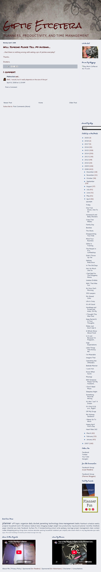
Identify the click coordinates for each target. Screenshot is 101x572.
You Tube (85, 457)
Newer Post (8, 103)
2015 (87, 150)
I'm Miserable (91, 354)
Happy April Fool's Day (90, 425)
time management (66, 523)
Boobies (89, 228)
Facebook (85, 452)
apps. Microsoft (7, 532)
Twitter (84, 454)
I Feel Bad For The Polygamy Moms (91, 275)
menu (38, 526)
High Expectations (91, 344)
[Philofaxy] (88, 496)
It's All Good (90, 304)
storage (33, 532)
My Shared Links (90, 297)
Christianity (20, 532)
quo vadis (96, 530)
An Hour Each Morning (91, 289)
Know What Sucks (90, 373)
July (88, 189)
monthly (89, 526)
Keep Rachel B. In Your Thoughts (91, 321)
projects (5, 526)
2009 (87, 166)
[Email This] (11, 66)
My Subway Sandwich (90, 415)
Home (40, 103)
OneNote (96, 526)
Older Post (73, 103)
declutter (36, 530)
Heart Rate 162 (91, 429)
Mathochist (11, 76)
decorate (90, 530)
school (53, 528)
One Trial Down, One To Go (92, 210)
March (89, 433)
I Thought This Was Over (91, 315)
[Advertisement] (50, 10)
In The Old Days (92, 265)
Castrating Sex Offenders (91, 362)
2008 (87, 169)
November (90, 175)
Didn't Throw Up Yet (91, 256)
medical (33, 526)
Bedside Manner (92, 366)
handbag (14, 532)
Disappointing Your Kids (91, 235)
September (90, 181)
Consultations (77, 568)
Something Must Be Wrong (90, 396)
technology (53, 523)
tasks (77, 523)
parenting (44, 523)
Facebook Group (88, 467)
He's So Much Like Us (91, 269)
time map (38, 532)
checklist (10, 528)
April (88, 199)
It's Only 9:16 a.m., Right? (91, 407)
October (89, 178)
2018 (87, 141)
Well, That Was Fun (91, 284)
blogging (44, 526)
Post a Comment (11, 87)
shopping (10, 530)
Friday (88, 205)
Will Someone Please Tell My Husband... (92, 382)
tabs (69, 530)
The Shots (89, 231)
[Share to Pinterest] (17, 66)
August (89, 186)
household (12, 526)
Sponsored (26, 568)
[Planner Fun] (90, 512)
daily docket (34, 523)
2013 (87, 156)
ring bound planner (79, 526)
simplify (64, 530)
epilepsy (64, 528)
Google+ (85, 459)
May (88, 196)
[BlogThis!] (13, 66)
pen (60, 530)
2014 (87, 153)
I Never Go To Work (91, 420)
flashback (83, 523)
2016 (87, 147)
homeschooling (45, 528)
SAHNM (89, 202)
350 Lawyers (90, 293)
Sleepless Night (91, 391)
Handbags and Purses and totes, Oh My (91, 309)
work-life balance (23, 526)
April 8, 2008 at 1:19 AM (16, 82)
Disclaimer (67, 568)
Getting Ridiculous (90, 261)
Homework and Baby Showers (92, 216)
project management (81, 528)
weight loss (57, 526)
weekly (96, 523)
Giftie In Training (89, 245)
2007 (87, 443)
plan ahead (27, 532)
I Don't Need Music (90, 388)
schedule (91, 523)
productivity (66, 526)
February (89, 436)
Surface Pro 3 (34, 528)
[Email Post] (8, 66)
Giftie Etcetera (42, 25)
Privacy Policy (16, 568)
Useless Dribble (91, 280)
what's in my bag (81, 530)
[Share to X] (14, 66)
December (90, 172)
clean (91, 528)
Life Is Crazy (90, 301)
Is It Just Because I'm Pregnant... (91, 338)
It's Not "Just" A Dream (92, 402)
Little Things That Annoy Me (91, 350)
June (88, 193)
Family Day (90, 224)
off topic (16, 523)
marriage (70, 528)
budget (50, 526)
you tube (17, 528)
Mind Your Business (90, 240)
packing (42, 530)
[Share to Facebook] (16, 66)
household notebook (52, 530)
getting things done (20, 530)
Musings (89, 377)
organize (24, 523)
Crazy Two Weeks (90, 221)
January (89, 439)
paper (4, 528)
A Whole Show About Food (91, 332)
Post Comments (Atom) (21, 106)
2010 (87, 163)
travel (73, 530)
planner (6, 523)
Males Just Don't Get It (91, 327)
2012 (87, 160)
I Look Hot (90, 369)
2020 (87, 138)
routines (30, 530)
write (58, 528)
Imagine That (90, 357)
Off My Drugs (91, 411)
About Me (6, 568)
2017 (87, 144)
